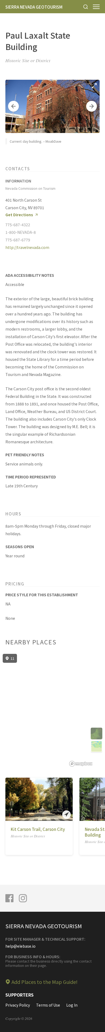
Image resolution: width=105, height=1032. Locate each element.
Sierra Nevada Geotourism (33, 7)
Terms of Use (48, 1005)
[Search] (85, 6)
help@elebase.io (20, 946)
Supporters (19, 994)
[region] (52, 710)
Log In (72, 1005)
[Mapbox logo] (81, 764)
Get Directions (19, 215)
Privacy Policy (17, 1005)
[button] (13, 106)
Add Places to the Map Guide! (45, 981)
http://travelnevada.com (27, 247)
